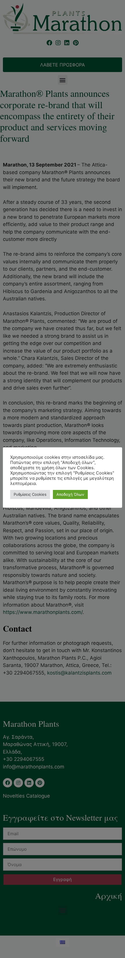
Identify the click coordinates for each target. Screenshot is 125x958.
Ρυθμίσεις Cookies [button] (30, 494)
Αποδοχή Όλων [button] (70, 494)
